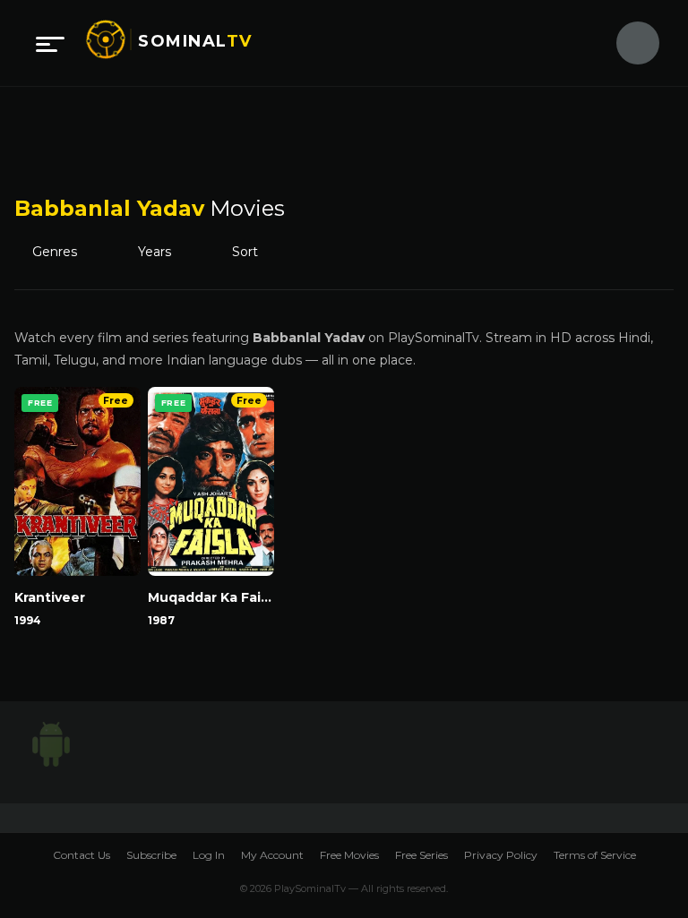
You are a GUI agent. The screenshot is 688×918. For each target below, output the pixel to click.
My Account (272, 855)
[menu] (50, 42)
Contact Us (81, 855)
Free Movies (349, 855)
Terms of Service (595, 855)
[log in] (627, 43)
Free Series (421, 855)
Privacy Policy (501, 855)
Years (162, 253)
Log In (209, 855)
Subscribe (151, 855)
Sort (258, 253)
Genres (60, 253)
